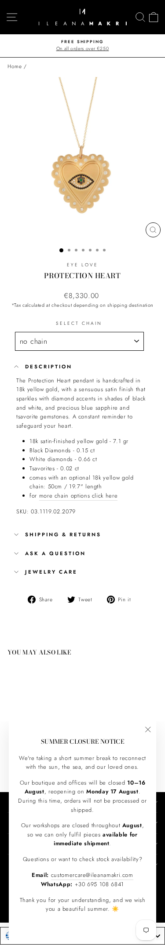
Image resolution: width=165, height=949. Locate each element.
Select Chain (79, 323)
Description (48, 366)
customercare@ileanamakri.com (92, 875)
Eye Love (83, 265)
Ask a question (55, 553)
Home (14, 66)
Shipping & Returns (63, 534)
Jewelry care (51, 571)
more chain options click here (78, 495)
